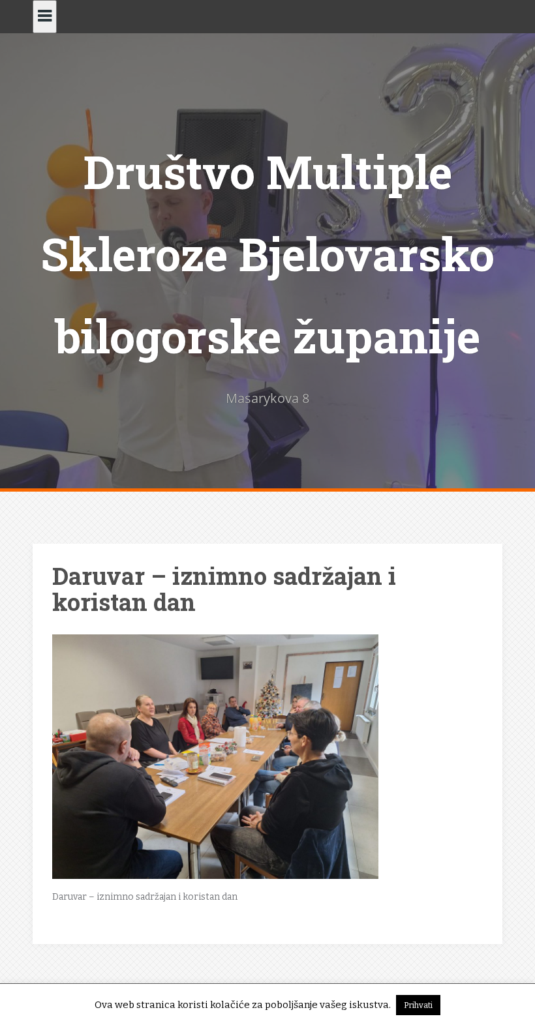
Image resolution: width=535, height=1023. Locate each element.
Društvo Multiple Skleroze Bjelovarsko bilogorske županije (267, 253)
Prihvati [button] (418, 1005)
